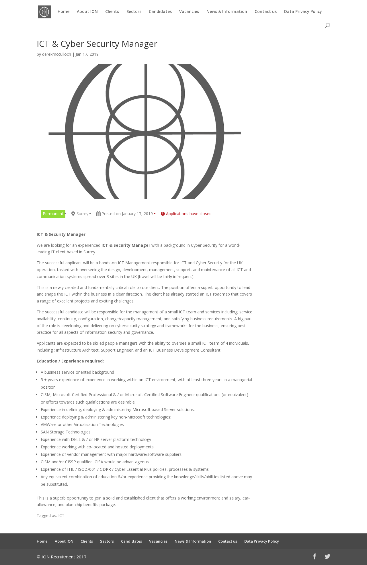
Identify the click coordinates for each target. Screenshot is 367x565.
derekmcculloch (56, 54)
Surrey (82, 213)
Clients (112, 11)
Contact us (266, 11)
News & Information (226, 11)
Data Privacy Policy (303, 11)
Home (63, 11)
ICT (61, 515)
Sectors (133, 11)
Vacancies (189, 11)
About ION (87, 11)
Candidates (160, 11)
